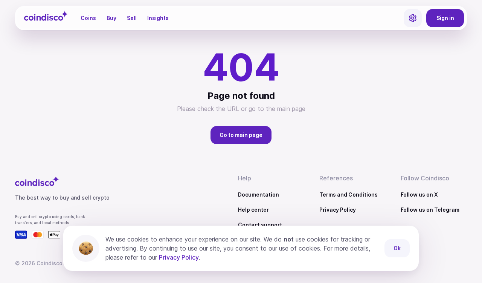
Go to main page (241, 135)
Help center (253, 209)
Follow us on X (419, 194)
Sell (132, 18)
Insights (158, 18)
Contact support (260, 224)
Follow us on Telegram (430, 209)
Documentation (258, 194)
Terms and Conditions (348, 194)
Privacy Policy (337, 209)
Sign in (445, 18)
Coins (88, 18)
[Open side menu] (413, 18)
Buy (111, 18)
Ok (397, 248)
